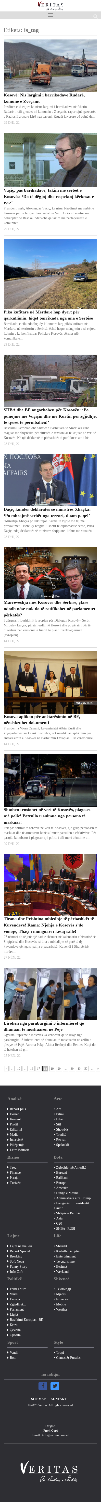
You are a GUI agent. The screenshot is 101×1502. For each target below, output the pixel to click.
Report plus (18, 1109)
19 (52, 1068)
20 (59, 1068)
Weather (61, 1309)
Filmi (60, 1114)
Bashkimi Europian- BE (26, 1320)
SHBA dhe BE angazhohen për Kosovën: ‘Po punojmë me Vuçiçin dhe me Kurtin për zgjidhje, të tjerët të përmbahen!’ (50, 416)
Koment (15, 1119)
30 (72, 1068)
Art (58, 1109)
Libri (59, 1119)
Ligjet (14, 1314)
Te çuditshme (65, 1261)
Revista (61, 1140)
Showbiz (62, 1129)
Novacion (62, 1299)
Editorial (16, 1129)
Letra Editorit (19, 1150)
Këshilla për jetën (68, 1251)
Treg (13, 1167)
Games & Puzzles (68, 1358)
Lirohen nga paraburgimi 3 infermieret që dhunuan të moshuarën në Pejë (44, 1026)
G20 (59, 1223)
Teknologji (63, 1289)
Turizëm (16, 1183)
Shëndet (61, 1246)
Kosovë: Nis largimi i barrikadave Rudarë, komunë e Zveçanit (44, 98)
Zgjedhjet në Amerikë (71, 1167)
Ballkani (62, 1178)
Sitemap (38, 1399)
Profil (14, 1124)
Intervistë (16, 1140)
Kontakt (58, 1399)
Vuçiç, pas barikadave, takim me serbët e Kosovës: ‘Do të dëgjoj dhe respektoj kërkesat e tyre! (49, 196)
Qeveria (15, 1330)
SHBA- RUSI (65, 1228)
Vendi (14, 1294)
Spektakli (62, 1145)
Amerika (62, 1188)
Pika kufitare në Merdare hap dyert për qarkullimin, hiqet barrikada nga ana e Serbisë (48, 315)
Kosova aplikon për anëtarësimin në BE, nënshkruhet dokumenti (42, 719)
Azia (59, 1218)
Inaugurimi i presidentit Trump (71, 1205)
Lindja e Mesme (67, 1193)
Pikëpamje (17, 1145)
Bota (13, 1358)
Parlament (17, 1309)
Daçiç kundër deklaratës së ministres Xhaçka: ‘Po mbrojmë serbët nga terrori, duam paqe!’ (47, 512)
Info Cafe (16, 1272)
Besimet (61, 1266)
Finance (15, 1172)
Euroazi (61, 1172)
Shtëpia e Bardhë (68, 1213)
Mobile (61, 1304)
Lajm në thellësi (21, 1246)
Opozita (15, 1335)
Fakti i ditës (18, 1289)
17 (38, 1068)
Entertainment (66, 1256)
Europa (61, 1183)
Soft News (17, 1261)
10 (18, 1068)
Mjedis (60, 1294)
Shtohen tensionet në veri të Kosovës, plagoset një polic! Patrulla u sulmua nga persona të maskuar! (47, 815)
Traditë (61, 1134)
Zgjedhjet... (18, 1304)
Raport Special (20, 1251)
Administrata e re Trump (73, 1198)
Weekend (62, 1272)
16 (31, 1068)
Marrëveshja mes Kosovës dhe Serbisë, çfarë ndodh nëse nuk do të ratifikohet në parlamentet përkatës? (49, 608)
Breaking (16, 1256)
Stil (58, 1124)
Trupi (60, 1352)
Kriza (13, 1325)
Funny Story (18, 1266)
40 (78, 1068)
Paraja (14, 1178)
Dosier (14, 1114)
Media (14, 1134)
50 (85, 1068)
